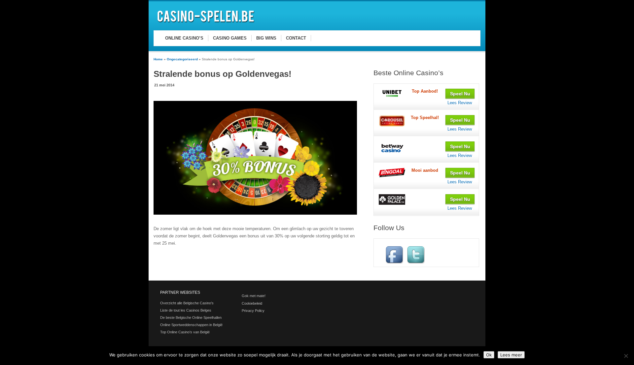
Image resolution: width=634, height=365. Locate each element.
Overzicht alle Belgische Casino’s (187, 303)
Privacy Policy (253, 311)
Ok (489, 354)
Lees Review (459, 102)
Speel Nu (460, 93)
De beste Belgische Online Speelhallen (191, 317)
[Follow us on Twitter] (416, 261)
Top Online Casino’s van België (185, 332)
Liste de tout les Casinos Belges (185, 310)
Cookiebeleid (252, 303)
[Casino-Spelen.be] (207, 23)
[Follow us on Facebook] (394, 261)
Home (158, 59)
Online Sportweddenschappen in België (191, 325)
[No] (625, 355)
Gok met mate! (253, 296)
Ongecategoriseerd (182, 59)
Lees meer (511, 354)
